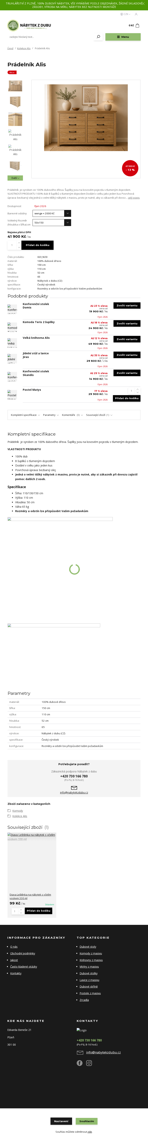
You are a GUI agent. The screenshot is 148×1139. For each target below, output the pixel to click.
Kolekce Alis (23, 48)
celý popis (134, 197)
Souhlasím (86, 1121)
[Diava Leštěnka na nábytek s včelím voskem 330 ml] (32, 837)
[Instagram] (91, 1064)
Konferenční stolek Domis (36, 305)
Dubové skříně (89, 986)
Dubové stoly (88, 946)
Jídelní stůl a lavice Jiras (36, 355)
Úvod (10, 48)
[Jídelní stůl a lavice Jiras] (12, 358)
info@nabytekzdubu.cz (74, 792)
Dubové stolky (89, 973)
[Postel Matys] (12, 394)
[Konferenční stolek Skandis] (12, 376)
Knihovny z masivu (91, 960)
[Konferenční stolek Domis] (12, 309)
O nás (14, 946)
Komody (17, 811)
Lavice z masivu (89, 980)
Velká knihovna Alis (36, 338)
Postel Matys (32, 389)
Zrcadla (84, 1000)
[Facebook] (81, 1064)
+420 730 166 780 (74, 776)
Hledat (98, 36)
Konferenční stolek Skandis (36, 373)
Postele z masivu (90, 993)
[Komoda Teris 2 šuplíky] (12, 327)
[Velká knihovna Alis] (12, 343)
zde (89, 1131)
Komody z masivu (91, 953)
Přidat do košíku (37, 245)
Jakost (14, 960)
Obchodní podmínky (22, 953)
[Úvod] (30, 25)
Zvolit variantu (127, 305)
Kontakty (15, 973)
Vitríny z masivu (89, 966)
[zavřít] (143, 4)
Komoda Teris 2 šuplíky (39, 322)
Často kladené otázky (23, 966)
